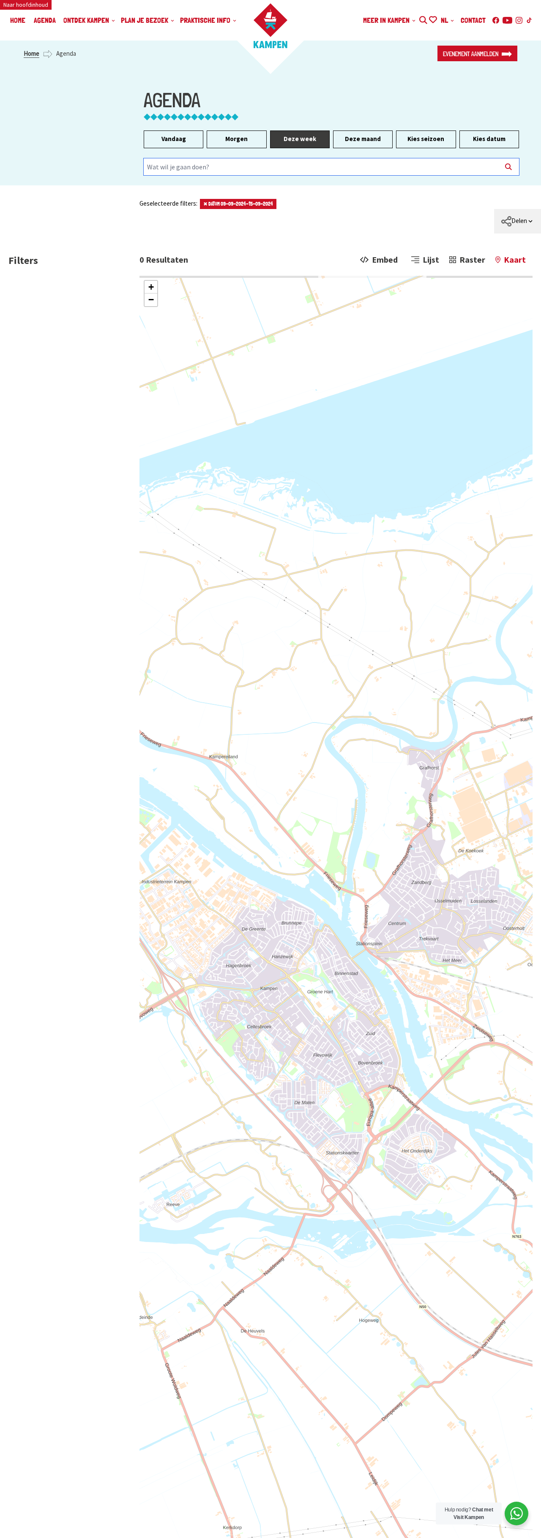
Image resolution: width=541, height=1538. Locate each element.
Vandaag (173, 139)
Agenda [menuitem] (45, 20)
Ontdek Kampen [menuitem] (87, 20)
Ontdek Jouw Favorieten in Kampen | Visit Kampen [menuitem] (433, 19)
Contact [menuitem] (473, 20)
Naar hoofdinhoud (25, 4)
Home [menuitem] (17, 20)
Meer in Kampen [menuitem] (387, 20)
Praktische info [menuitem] (206, 20)
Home (31, 53)
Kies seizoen (425, 139)
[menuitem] (518, 221)
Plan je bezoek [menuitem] (145, 20)
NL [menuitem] (445, 20)
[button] (151, 287)
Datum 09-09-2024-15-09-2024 (238, 204)
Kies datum (489, 139)
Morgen (236, 139)
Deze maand (363, 139)
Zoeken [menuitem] (423, 19)
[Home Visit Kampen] (270, 25)
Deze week (300, 139)
